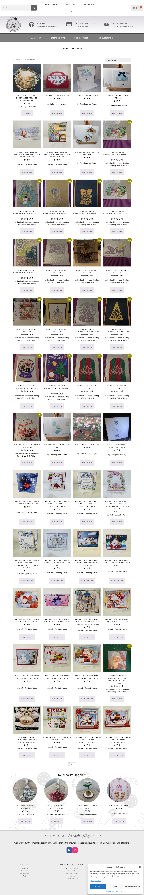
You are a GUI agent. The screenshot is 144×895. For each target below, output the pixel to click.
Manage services (96, 881)
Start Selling (120, 23)
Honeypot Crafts (120, 813)
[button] (140, 867)
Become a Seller (91, 4)
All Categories (37, 38)
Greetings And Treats (88, 104)
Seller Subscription (105, 38)
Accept (98, 886)
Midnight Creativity (28, 106)
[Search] (34, 8)
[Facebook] (69, 850)
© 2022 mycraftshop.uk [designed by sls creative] (72, 893)
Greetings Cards (58, 38)
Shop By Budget (81, 38)
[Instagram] (75, 850)
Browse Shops (51, 4)
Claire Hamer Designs (58, 104)
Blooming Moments (26, 814)
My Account (71, 4)
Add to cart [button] (57, 113)
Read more (27, 113)
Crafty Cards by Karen (28, 164)
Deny (115, 886)
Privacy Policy (119, 891)
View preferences (132, 886)
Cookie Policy (110, 891)
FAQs (72, 11)
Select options (27, 522)
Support (41, 23)
